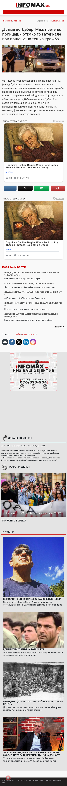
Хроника (17, 21)
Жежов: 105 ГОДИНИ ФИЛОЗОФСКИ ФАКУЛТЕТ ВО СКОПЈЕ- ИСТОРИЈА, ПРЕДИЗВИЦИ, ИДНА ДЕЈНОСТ (31, 753)
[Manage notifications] (8, 777)
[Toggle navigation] (6, 12)
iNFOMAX (11, 780)
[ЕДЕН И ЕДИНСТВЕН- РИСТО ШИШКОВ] (33, 630)
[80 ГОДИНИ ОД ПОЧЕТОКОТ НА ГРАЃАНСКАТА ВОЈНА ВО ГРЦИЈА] (33, 681)
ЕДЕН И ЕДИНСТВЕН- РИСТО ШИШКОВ (24, 649)
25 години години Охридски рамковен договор (32, 599)
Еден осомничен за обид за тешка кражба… (29, 283)
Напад (33, 334)
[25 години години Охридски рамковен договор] (33, 567)
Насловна (7, 21)
